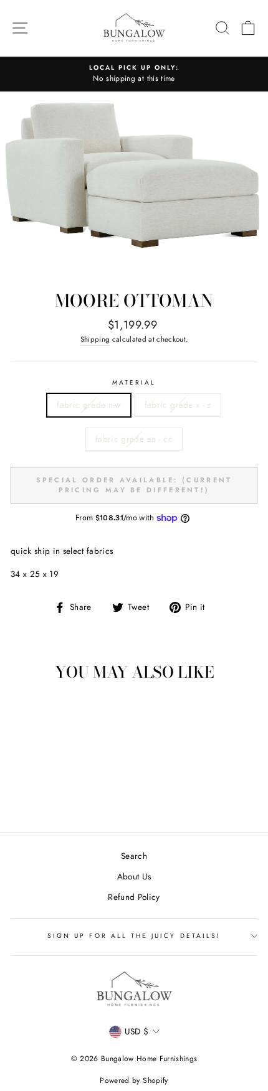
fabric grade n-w (88, 404)
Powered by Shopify (134, 1080)
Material (134, 382)
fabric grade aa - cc (134, 439)
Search (134, 856)
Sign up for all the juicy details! (134, 935)
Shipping (95, 339)
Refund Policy (134, 897)
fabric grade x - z (178, 404)
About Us (134, 876)
